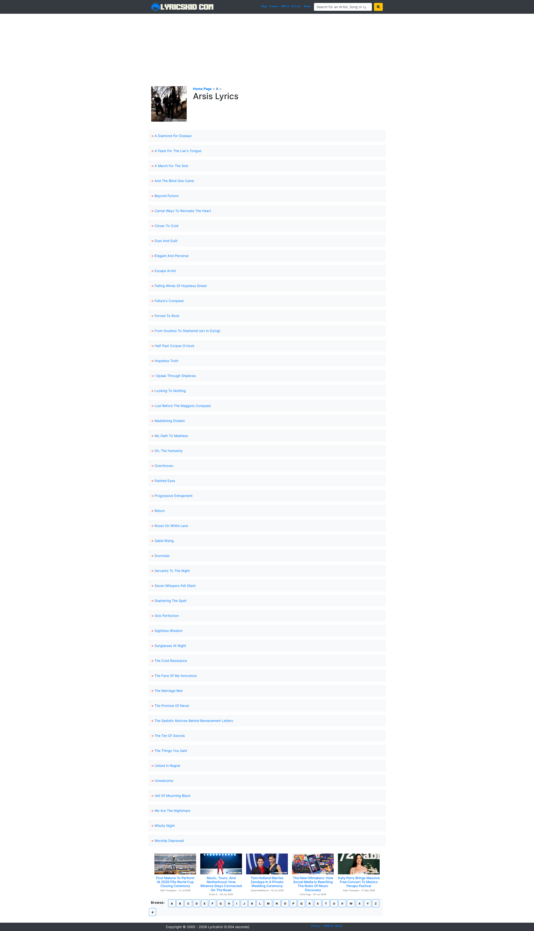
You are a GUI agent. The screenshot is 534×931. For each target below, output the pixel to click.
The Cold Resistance (171, 661)
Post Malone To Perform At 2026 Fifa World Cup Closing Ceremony (175, 882)
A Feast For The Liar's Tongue (178, 151)
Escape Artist (165, 271)
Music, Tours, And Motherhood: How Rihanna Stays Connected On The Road (221, 884)
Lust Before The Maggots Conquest (183, 406)
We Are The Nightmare (172, 811)
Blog (264, 6)
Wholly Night (165, 826)
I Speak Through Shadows (175, 376)
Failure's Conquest (169, 301)
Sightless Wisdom (169, 631)
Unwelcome (164, 781)
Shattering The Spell (170, 601)
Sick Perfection (167, 616)
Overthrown (164, 466)
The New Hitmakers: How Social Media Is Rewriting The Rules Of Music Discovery (313, 884)
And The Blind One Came (174, 181)
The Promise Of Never (172, 706)
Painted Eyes (165, 481)
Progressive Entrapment (174, 496)
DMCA (285, 6)
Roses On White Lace (171, 526)
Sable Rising (164, 541)
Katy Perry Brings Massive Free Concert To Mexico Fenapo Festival (359, 882)
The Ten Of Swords (170, 736)
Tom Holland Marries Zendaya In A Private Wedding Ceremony (267, 882)
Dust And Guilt (166, 241)
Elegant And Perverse (172, 256)
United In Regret (167, 766)
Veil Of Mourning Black (172, 796)
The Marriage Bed (169, 691)
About (307, 6)
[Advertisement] (267, 45)
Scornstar (162, 556)
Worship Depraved (169, 841)
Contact (273, 6)
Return (160, 511)
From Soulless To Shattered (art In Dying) (187, 331)
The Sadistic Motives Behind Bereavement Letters (194, 721)
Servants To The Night (172, 571)
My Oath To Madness (171, 436)
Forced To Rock (167, 316)
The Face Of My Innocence (176, 676)
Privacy (296, 6)
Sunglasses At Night (170, 646)
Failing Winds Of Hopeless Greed (181, 286)
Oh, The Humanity (169, 451)
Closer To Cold (166, 226)
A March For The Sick (171, 166)
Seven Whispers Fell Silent (175, 586)
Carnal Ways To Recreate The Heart (183, 211)
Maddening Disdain (170, 421)
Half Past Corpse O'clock (174, 346)
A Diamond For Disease (173, 136)
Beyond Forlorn (167, 196)
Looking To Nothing (170, 391)
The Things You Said (171, 751)
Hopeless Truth (166, 361)
